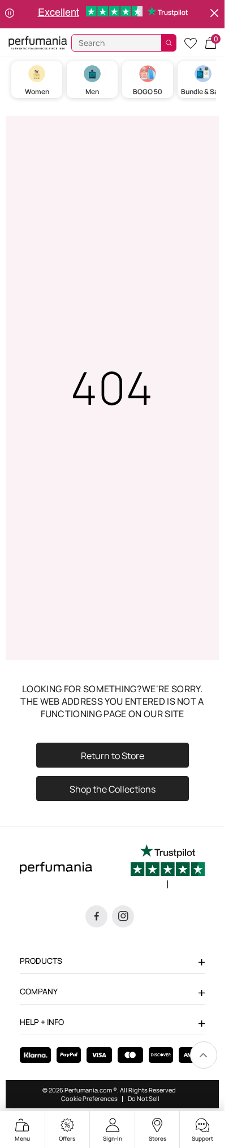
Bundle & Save (203, 91)
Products (41, 960)
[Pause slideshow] (10, 14)
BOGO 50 (147, 91)
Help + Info (42, 1021)
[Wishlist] (190, 43)
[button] (210, 43)
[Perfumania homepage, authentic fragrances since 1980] (37, 42)
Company (39, 991)
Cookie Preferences (89, 1098)
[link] (203, 1055)
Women (37, 91)
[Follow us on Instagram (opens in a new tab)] (123, 916)
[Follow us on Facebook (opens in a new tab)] (96, 916)
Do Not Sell (143, 1098)
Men (92, 91)
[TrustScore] (168, 866)
